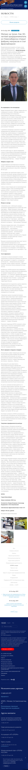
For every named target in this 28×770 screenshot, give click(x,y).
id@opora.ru (4, 696)
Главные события (14, 550)
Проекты (3, 675)
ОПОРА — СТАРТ (14, 585)
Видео (14, 575)
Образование (4, 673)
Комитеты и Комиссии (6, 659)
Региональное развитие (14, 558)
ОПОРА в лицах (13, 16)
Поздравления (14, 577)
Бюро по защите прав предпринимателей (14, 572)
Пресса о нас (14, 568)
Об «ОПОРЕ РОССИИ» (6, 653)
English (8, 622)
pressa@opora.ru (4, 746)
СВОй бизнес (14, 582)
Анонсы (14, 553)
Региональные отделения (9, 706)
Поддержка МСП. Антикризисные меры (14, 580)
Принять (6, 765)
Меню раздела (14, 22)
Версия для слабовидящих (8, 8)
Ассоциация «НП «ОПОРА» (7, 655)
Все (14, 548)
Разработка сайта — (7, 679)
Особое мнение (14, 570)
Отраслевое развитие (14, 560)
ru (25, 6)
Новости (6, 16)
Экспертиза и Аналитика (6, 663)
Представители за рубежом (10, 708)
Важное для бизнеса (14, 555)
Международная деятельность (14, 563)
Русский (4, 622)
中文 (13, 622)
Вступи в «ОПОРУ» (8, 649)
